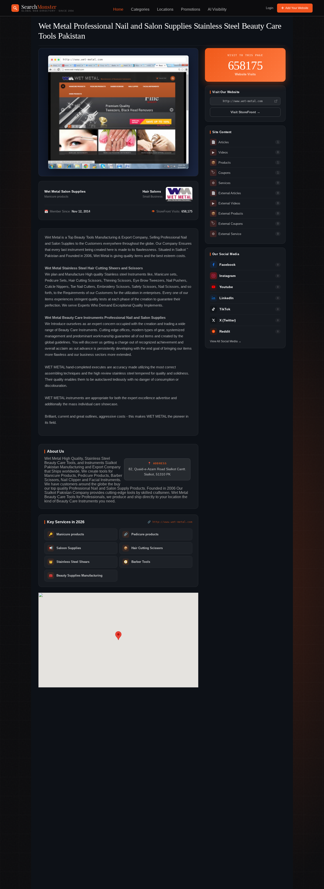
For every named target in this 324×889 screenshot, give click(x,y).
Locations (165, 9)
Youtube (226, 287)
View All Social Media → (225, 341)
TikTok (224, 309)
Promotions (190, 9)
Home (118, 9)
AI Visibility (217, 9)
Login (269, 8)
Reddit (224, 331)
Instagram (227, 276)
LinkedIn (226, 298)
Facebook (227, 264)
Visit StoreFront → (245, 112)
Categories (140, 9)
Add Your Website (296, 8)
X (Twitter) (227, 320)
